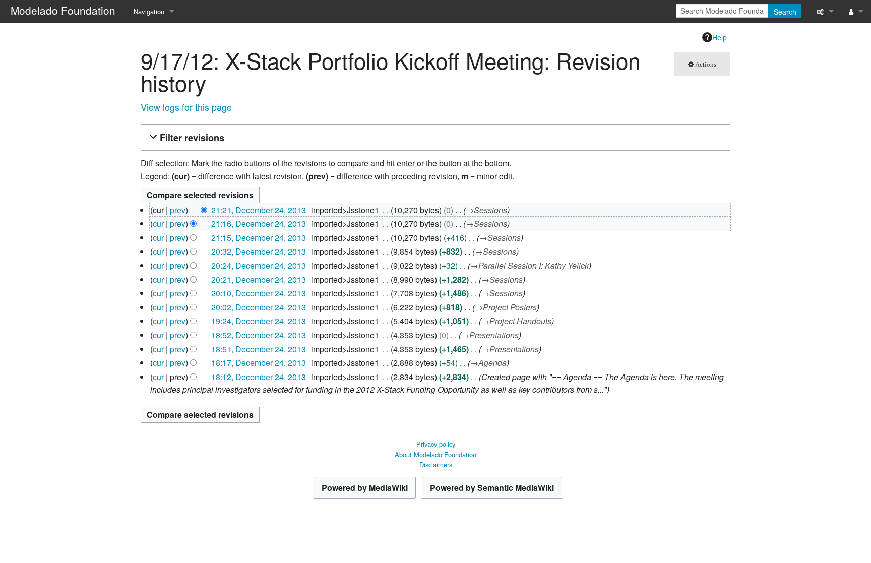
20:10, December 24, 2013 (258, 293)
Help (719, 37)
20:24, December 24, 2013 (258, 265)
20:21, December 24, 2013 (258, 279)
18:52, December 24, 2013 (258, 335)
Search (785, 12)
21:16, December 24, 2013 (258, 223)
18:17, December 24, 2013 (258, 362)
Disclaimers (435, 464)
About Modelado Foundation (435, 454)
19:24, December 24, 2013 (258, 321)
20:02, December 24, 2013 (258, 307)
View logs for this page (186, 106)
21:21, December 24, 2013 (258, 210)
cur (158, 223)
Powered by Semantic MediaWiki (492, 487)
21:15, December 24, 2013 (258, 237)
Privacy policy (435, 444)
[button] (434, 138)
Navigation (149, 11)
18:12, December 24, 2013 (258, 377)
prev (177, 210)
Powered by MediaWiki (365, 487)
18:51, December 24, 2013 (258, 349)
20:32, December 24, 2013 (258, 251)
